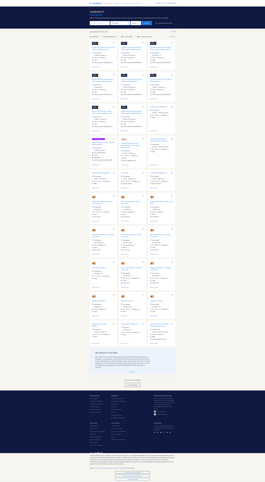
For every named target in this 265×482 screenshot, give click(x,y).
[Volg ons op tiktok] (170, 432)
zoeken (147, 23)
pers (112, 437)
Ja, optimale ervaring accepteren (132, 472)
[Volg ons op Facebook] (158, 432)
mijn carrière (125, 3)
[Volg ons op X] (164, 432)
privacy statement (100, 468)
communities (94, 428)
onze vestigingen (116, 434)
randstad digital (94, 406)
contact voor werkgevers (118, 431)
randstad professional (96, 404)
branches (114, 406)
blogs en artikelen (95, 439)
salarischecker (94, 442)
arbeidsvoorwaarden (96, 437)
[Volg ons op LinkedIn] (155, 432)
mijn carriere (93, 423)
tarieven (113, 412)
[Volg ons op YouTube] (161, 432)
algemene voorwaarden (118, 401)
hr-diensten (114, 404)
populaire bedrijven (95, 409)
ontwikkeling (93, 425)
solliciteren (93, 434)
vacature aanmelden (117, 398)
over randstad (135, 3)
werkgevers (117, 3)
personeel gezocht (116, 415)
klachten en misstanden (118, 439)
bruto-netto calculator (96, 445)
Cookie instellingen (133, 479)
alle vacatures (94, 398)
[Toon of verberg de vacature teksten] (173, 32)
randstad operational (96, 401)
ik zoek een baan (107, 3)
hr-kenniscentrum (116, 409)
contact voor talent (116, 428)
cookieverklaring (116, 468)
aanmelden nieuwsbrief (118, 418)
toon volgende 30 (132, 385)
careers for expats (95, 412)
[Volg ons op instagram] (167, 432)
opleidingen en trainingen (97, 431)
